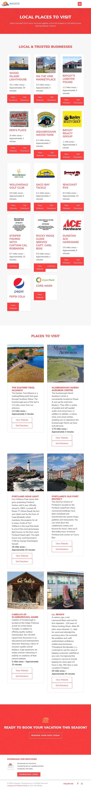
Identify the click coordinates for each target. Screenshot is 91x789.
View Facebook (13, 98)
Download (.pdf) (29, 774)
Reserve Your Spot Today (45, 735)
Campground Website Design (17, 786)
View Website (40, 98)
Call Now (13, 266)
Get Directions (24, 98)
